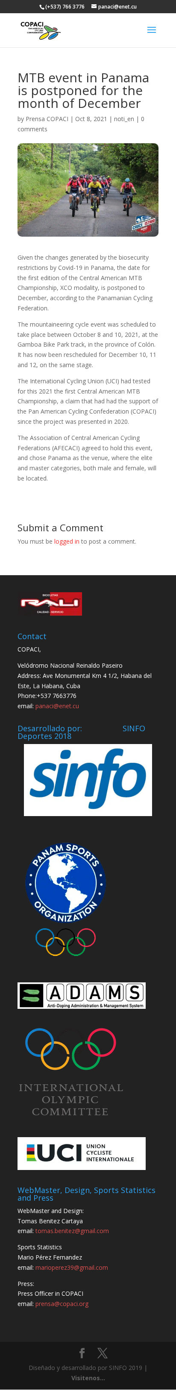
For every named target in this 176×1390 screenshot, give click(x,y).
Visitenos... (88, 1378)
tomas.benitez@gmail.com (72, 1231)
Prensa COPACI (47, 119)
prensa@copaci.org (61, 1304)
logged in (66, 541)
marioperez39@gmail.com (71, 1267)
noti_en (124, 119)
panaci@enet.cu (57, 706)
